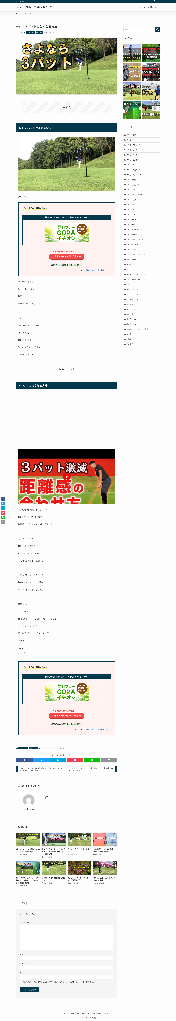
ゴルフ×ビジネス (132, 160)
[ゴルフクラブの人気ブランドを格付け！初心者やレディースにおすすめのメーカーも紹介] (151, 72)
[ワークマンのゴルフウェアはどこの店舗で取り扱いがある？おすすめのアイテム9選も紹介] (132, 53)
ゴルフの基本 (131, 200)
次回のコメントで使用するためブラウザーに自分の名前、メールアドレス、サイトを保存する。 (59, 982)
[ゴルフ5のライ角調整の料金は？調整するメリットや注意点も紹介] (151, 53)
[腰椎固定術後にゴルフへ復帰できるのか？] (151, 110)
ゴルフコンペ (131, 215)
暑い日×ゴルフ (131, 319)
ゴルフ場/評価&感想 (133, 229)
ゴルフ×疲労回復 (132, 185)
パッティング (59, 748)
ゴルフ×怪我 (131, 180)
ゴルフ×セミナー (132, 150)
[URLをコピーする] (109, 760)
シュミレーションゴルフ (135, 254)
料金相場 (129, 314)
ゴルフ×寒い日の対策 (134, 175)
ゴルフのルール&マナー (135, 195)
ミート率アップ (132, 299)
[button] (24, 760)
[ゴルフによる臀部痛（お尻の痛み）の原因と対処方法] (151, 91)
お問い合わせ (96, 1013)
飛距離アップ (131, 344)
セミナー (129, 269)
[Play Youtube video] (66, 476)
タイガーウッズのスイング (136, 274)
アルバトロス (131, 135)
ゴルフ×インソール (133, 145)
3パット (44, 748)
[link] (46, 797)
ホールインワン (132, 294)
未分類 (128, 334)
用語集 (128, 339)
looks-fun (29, 809)
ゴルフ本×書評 (131, 234)
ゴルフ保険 (130, 225)
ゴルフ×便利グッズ (133, 170)
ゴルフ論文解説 (132, 244)
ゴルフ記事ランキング (134, 239)
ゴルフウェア (131, 205)
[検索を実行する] (157, 29)
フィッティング (132, 289)
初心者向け (39, 32)
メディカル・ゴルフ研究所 (34, 7)
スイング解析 (131, 259)
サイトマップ (108, 1013)
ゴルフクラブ (131, 210)
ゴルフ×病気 (131, 190)
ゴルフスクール (132, 220)
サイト (22, 973)
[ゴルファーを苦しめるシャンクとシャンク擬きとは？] (132, 110)
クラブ (128, 140)
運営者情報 (85, 1013)
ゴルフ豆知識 (131, 249)
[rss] (155, 1)
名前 (23, 954)
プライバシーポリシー (71, 1013)
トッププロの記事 (133, 279)
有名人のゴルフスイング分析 (137, 329)
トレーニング (131, 284)
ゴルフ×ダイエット (133, 155)
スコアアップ (30, 32)
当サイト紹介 (131, 309)
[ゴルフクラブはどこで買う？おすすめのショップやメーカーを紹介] (132, 72)
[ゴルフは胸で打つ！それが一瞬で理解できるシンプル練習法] (132, 91)
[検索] (158, 1)
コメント (24, 922)
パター (51, 748)
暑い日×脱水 (131, 324)
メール (23, 963)
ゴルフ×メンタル (132, 165)
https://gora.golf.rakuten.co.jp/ (98, 270)
